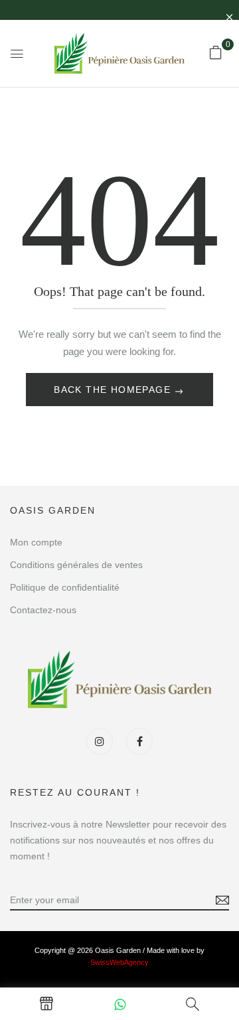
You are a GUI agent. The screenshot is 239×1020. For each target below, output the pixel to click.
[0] (215, 52)
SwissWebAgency (119, 962)
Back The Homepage (114, 389)
